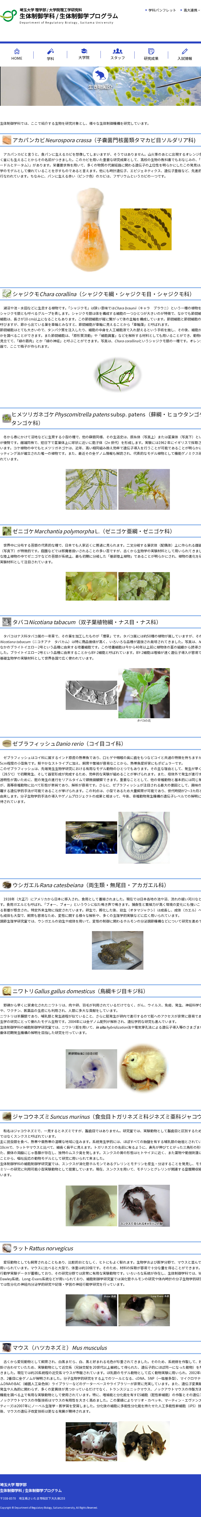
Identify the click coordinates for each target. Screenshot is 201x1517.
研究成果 (151, 58)
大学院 (83, 57)
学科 (50, 58)
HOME (16, 58)
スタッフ (117, 57)
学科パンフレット (162, 10)
